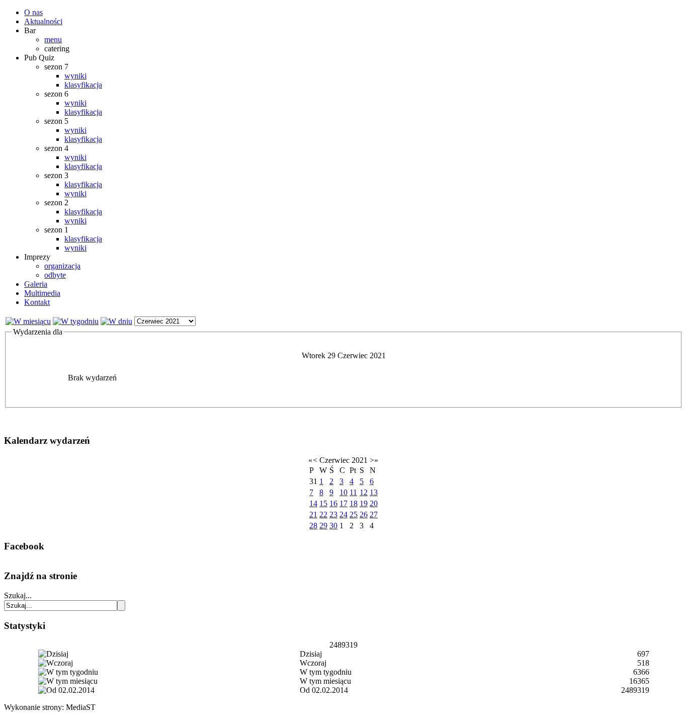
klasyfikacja (83, 85)
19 (364, 503)
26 (364, 514)
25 (354, 514)
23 (333, 514)
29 (323, 525)
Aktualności (43, 21)
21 (313, 514)
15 (323, 503)
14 (313, 503)
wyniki (75, 75)
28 (313, 525)
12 (364, 492)
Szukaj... (18, 595)
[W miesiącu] (28, 321)
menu (53, 39)
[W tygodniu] (76, 321)
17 (343, 503)
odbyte (55, 275)
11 (353, 492)
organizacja (62, 266)
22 (323, 514)
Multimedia (42, 293)
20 (374, 503)
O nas (33, 12)
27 (374, 514)
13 (374, 492)
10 (343, 492)
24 (343, 514)
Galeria (35, 284)
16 (333, 503)
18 (354, 503)
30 (333, 525)
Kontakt (37, 302)
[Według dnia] (116, 321)
